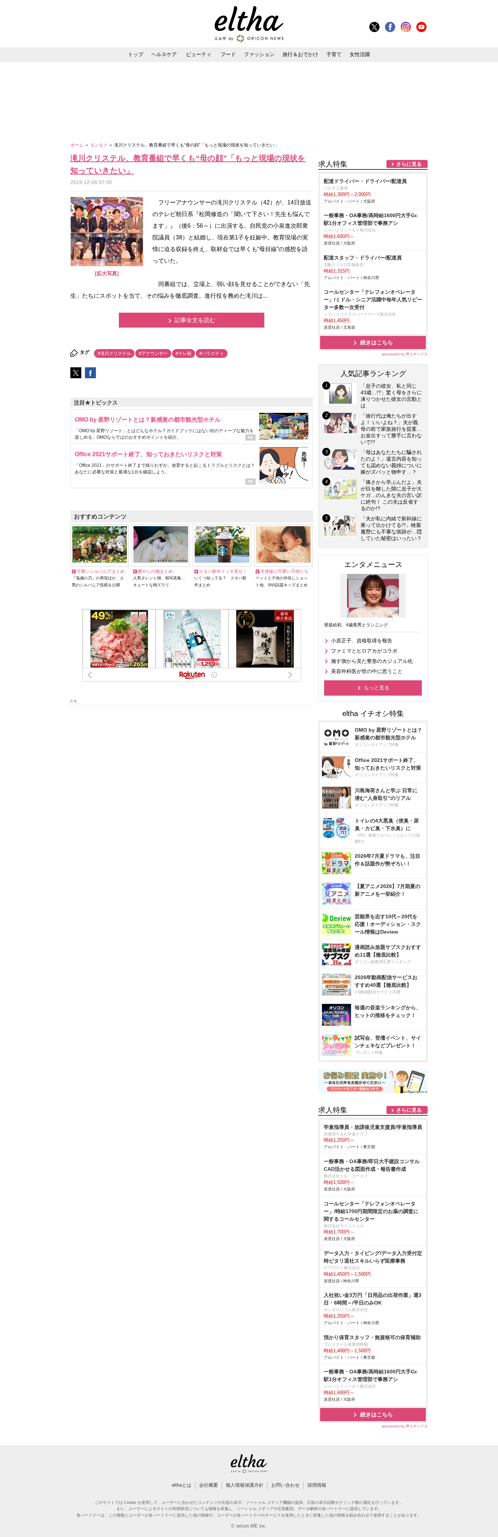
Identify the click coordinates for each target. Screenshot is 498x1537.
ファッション (259, 54)
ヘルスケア (164, 54)
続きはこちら (376, 342)
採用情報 (316, 1485)
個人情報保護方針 (245, 1485)
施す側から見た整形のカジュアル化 (372, 661)
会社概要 (208, 1485)
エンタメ (99, 145)
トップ (135, 54)
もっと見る (376, 688)
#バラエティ (211, 353)
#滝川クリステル (114, 353)
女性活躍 (360, 54)
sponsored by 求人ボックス (405, 354)
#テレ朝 (183, 353)
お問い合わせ (285, 1485)
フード (228, 54)
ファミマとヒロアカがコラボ (364, 651)
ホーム (77, 145)
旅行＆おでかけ (300, 54)
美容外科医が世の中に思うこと (366, 671)
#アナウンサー (153, 353)
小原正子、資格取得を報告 (361, 641)
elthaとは (181, 1485)
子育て (334, 54)
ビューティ (198, 54)
